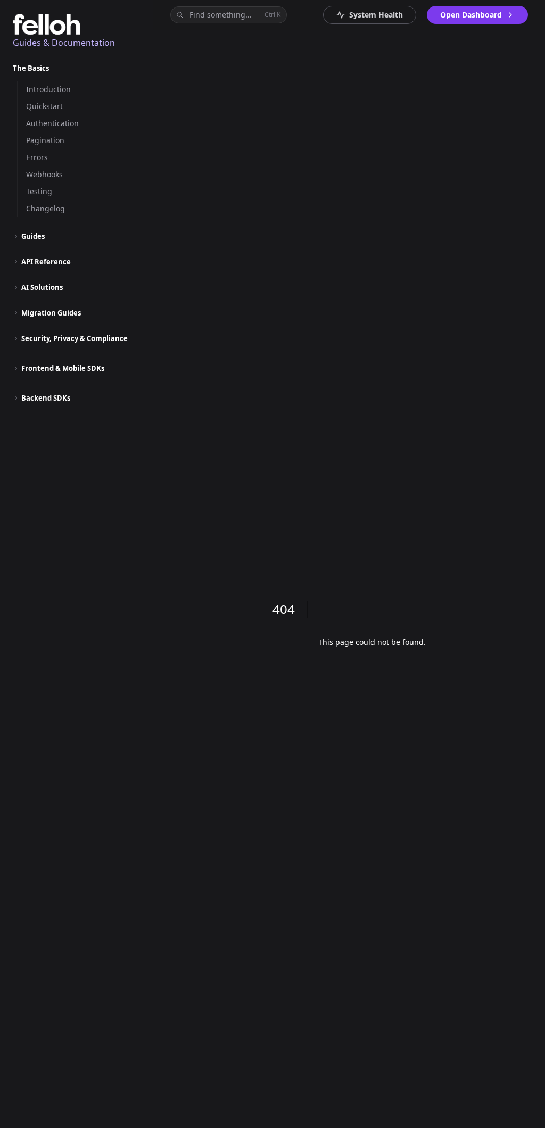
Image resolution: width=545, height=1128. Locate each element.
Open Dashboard (471, 15)
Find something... (234, 15)
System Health (376, 15)
